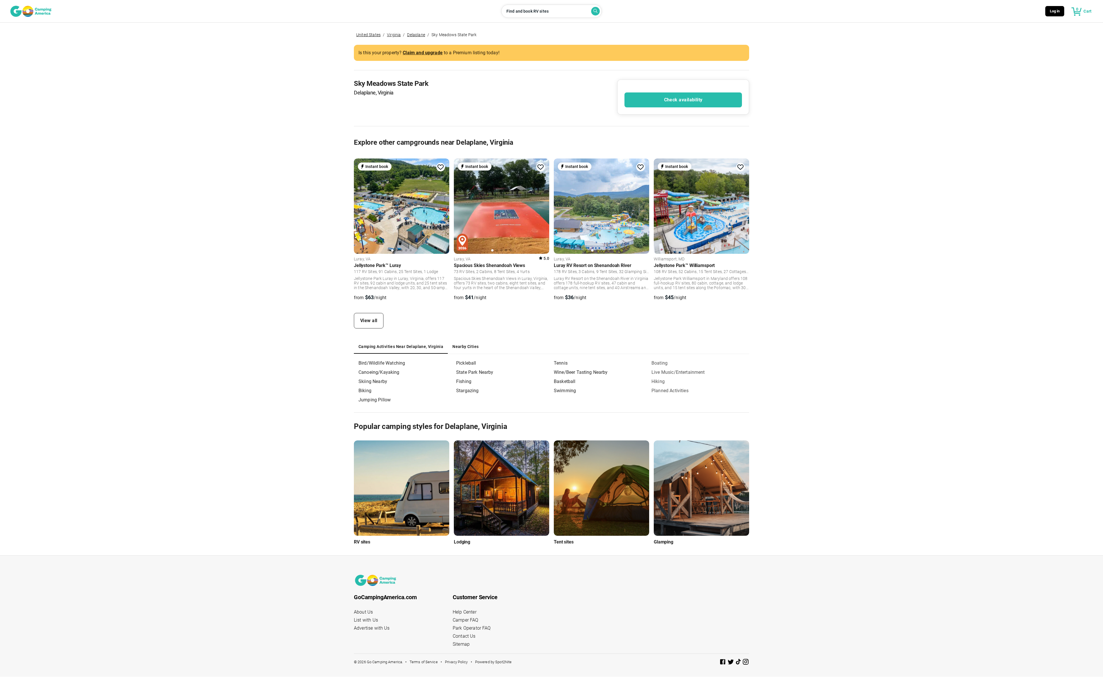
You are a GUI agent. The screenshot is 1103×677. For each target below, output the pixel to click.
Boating (659, 363)
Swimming (565, 390)
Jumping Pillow (374, 400)
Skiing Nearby (372, 381)
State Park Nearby (474, 372)
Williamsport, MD (669, 259)
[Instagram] (745, 662)
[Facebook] (723, 662)
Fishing (463, 381)
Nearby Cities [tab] (465, 346)
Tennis (561, 363)
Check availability (683, 99)
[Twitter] (731, 662)
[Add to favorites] (440, 167)
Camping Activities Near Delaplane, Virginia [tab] (400, 346)
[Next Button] (443, 205)
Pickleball (466, 363)
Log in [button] (1055, 11)
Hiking (658, 381)
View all (368, 320)
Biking (364, 390)
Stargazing (467, 390)
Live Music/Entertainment (678, 372)
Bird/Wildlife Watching (381, 363)
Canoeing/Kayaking (379, 372)
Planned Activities (670, 390)
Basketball (565, 381)
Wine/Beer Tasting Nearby (581, 372)
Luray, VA (362, 259)
